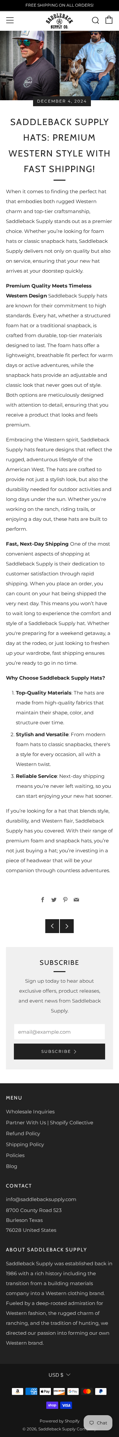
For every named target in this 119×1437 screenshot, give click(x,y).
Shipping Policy (25, 1144)
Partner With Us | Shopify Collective (49, 1122)
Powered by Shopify (60, 1420)
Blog (11, 1166)
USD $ (56, 1375)
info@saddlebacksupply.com (41, 1199)
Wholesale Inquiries (30, 1111)
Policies (15, 1155)
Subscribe (56, 1051)
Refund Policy (23, 1133)
